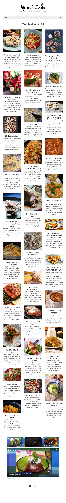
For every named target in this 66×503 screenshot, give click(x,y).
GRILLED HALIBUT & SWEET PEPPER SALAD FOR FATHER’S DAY (54, 235)
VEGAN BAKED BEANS (54, 158)
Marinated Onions (33, 56)
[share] (55, 449)
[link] (9, 450)
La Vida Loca (16, 450)
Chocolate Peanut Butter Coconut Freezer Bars (12, 224)
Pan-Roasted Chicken (54, 87)
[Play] (51, 442)
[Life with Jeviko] (33, 9)
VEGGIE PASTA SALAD (33, 395)
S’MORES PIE (33, 124)
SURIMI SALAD (12, 384)
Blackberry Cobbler (12, 136)
